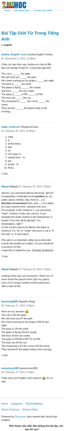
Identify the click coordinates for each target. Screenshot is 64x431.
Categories (17, 403)
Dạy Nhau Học (22, 10)
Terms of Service (10, 409)
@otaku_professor (42, 250)
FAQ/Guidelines (34, 403)
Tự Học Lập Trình (42, 10)
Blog (7, 10)
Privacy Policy (30, 409)
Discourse (20, 416)
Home (4, 403)
